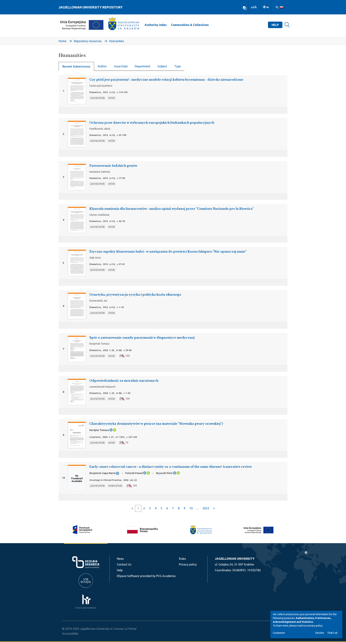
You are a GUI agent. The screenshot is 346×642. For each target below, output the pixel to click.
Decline (319, 632)
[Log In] (266, 7)
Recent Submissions (76, 66)
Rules (182, 558)
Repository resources (88, 41)
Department (142, 66)
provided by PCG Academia (158, 576)
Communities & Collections (190, 24)
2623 (206, 508)
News (120, 558)
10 (191, 508)
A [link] (251, 7)
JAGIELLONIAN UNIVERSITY (234, 558)
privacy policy (315, 625)
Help (275, 24)
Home (62, 41)
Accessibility (70, 633)
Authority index (156, 24)
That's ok (332, 632)
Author (102, 66)
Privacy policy (188, 564)
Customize (279, 632)
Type (177, 66)
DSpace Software (128, 576)
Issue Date (121, 66)
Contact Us (124, 564)
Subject (162, 66)
